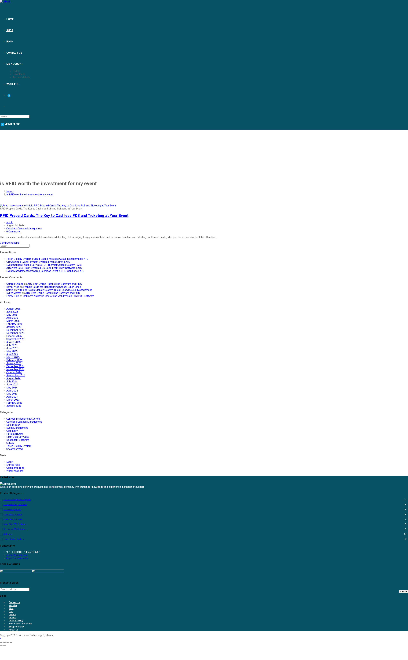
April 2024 (12, 390)
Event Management (17, 427)
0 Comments (13, 231)
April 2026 (12, 317)
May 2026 (12, 314)
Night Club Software (17, 436)
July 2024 (11, 381)
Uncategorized (14, 449)
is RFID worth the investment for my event (29, 194)
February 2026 (14, 323)
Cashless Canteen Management (24, 228)
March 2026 (13, 320)
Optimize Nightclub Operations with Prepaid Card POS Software (58, 296)
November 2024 (15, 369)
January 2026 (13, 326)
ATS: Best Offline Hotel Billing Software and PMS (54, 283)
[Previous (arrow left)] (1, 645)
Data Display (13, 424)
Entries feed (13, 464)
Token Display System (18, 445)
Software (8, 534)
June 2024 (12, 384)
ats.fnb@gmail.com (17, 555)
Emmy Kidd (12, 296)
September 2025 (15, 339)
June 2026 (12, 311)
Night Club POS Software (15, 524)
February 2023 (14, 402)
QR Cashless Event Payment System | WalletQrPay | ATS (38, 261)
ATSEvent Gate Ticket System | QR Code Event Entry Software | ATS (44, 267)
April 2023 (12, 396)
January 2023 (13, 405)
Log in (9, 461)
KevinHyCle (12, 286)
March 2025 (13, 357)
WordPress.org (14, 470)
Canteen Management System (23, 418)
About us (13, 629)
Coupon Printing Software (15, 504)
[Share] (7, 642)
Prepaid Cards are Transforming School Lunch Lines (52, 286)
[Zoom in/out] (1, 642)
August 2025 (13, 342)
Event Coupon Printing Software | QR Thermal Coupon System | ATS (44, 264)
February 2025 (14, 360)
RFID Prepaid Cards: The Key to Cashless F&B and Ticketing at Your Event (64, 215)
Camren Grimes (14, 283)
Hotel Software (14, 433)
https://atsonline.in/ (17, 558)
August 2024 (13, 378)
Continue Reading (9, 242)
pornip (9, 289)
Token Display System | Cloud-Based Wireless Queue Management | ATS (47, 258)
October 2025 (14, 336)
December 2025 (15, 330)
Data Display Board (12, 509)
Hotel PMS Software (13, 519)
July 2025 (11, 345)
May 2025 (12, 351)
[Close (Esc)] (11, 642)
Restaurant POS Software (15, 529)
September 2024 (15, 375)
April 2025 (12, 354)
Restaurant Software (17, 439)
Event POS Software (13, 514)
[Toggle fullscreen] (4, 642)
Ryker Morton (13, 293)
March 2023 (13, 399)
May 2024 (12, 387)
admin (9, 222)
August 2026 (13, 308)
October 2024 (14, 372)
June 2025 (12, 348)
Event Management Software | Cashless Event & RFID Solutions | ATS (45, 270)
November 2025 (15, 333)
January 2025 (13, 363)
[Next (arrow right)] (4, 645)
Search (403, 591)
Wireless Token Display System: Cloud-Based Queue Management (54, 289)
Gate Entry (12, 430)
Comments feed (15, 467)
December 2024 (15, 366)
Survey (10, 442)
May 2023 (12, 393)
